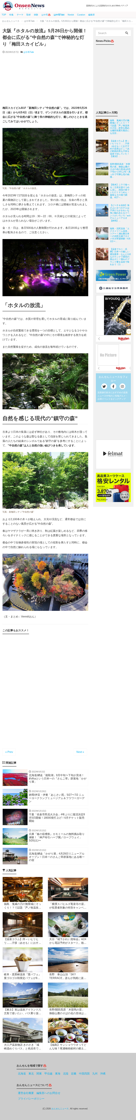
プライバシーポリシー (31, 1098)
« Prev (9, 752)
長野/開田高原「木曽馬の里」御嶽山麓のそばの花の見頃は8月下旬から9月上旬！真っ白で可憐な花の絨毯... (120, 170)
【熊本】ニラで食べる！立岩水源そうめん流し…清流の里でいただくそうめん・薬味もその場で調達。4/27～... (119, 191)
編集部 (91, 14)
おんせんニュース (60, 1108)
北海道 (22, 1073)
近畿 (73, 1073)
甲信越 (48, 1073)
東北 (31, 1073)
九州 (95, 1073)
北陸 (65, 1073)
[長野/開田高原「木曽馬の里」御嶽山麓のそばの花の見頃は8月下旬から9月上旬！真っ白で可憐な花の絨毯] (103, 170)
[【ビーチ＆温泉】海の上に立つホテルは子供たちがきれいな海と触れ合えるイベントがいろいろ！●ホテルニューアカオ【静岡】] (103, 213)
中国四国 (84, 1073)
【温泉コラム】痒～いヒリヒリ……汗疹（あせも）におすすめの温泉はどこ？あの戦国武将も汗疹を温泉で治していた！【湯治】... (119, 148)
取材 (28, 14)
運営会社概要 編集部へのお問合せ (39, 1093)
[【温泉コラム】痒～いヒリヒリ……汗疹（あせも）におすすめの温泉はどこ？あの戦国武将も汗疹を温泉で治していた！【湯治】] (103, 148)
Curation (81, 14)
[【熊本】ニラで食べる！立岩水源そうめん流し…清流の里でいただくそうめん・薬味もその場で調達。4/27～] (103, 191)
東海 (57, 1073)
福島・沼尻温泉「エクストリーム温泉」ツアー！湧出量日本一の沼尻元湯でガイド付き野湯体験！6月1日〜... (120, 235)
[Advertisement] (45, 80)
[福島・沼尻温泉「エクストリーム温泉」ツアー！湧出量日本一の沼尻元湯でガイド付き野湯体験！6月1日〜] (103, 235)
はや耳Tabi (59, 14)
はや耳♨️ (46, 14)
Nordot (71, 14)
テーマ (20, 14)
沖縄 (102, 1073)
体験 (36, 14)
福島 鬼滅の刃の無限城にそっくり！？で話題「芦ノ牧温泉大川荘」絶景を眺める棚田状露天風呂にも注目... (119, 126)
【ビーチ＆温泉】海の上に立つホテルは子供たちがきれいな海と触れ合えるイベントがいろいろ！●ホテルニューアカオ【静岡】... (120, 213)
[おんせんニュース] (23, 6)
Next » (80, 752)
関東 (39, 1073)
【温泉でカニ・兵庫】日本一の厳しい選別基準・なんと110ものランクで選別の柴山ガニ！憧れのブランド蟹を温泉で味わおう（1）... (120, 257)
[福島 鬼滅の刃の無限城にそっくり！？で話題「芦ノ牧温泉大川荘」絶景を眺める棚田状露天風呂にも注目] (103, 127)
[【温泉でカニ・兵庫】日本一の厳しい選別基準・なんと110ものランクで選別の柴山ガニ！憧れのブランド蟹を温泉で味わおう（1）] (103, 257)
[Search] (127, 33)
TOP (4, 14)
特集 (11, 14)
